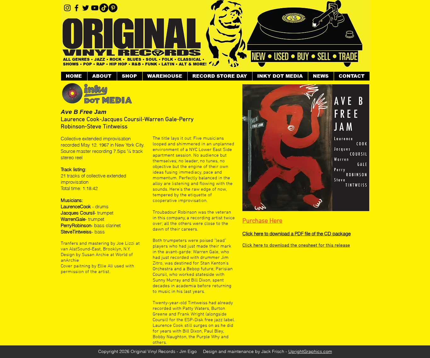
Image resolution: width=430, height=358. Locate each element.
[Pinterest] (113, 7)
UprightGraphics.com (310, 351)
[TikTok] (103, 7)
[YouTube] (94, 7)
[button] (129, 76)
